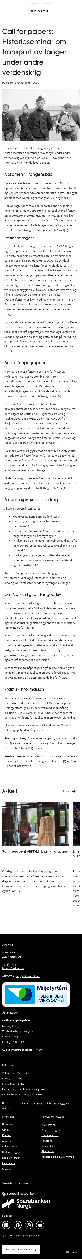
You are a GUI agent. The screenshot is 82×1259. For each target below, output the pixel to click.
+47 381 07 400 (10, 964)
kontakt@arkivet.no (13, 968)
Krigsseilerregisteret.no (54, 1130)
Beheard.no (47, 1146)
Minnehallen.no (49, 1135)
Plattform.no (48, 1125)
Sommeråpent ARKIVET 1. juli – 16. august (35, 851)
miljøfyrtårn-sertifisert (28, 976)
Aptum (36, 1235)
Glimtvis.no (47, 1151)
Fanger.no (60, 197)
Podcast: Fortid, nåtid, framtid (57, 1157)
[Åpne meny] (71, 1252)
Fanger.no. (44, 761)
